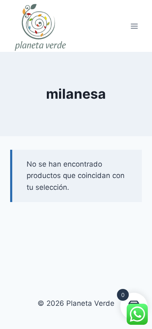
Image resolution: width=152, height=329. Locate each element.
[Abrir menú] (134, 25)
